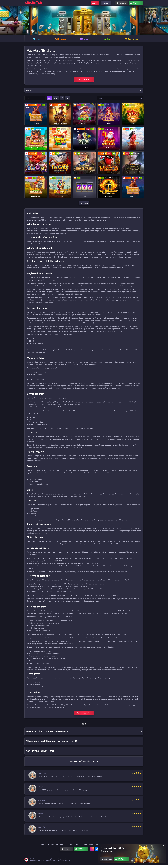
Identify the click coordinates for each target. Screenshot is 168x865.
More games (84, 203)
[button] (2, 21)
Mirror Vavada (84, 79)
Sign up (94, 3)
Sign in (106, 3)
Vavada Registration (84, 713)
